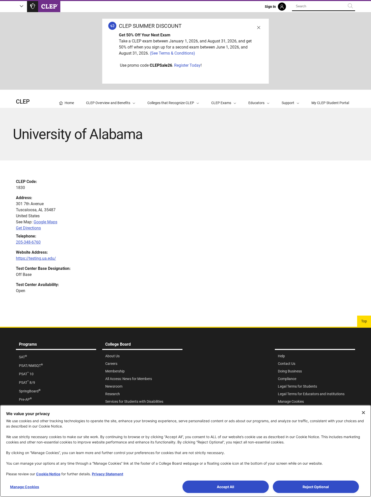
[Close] (363, 412)
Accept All (225, 487)
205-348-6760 (28, 242)
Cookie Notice (48, 474)
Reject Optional (316, 487)
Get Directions (28, 228)
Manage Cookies (24, 487)
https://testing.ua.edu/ (36, 258)
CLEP (23, 101)
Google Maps (45, 222)
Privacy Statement (107, 474)
